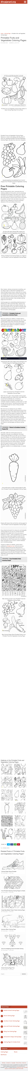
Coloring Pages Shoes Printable (8, 871)
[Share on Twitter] (8, 844)
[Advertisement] (14, 19)
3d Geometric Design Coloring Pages (12, 1036)
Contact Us (8, 1062)
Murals (15, 1052)
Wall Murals (3, 1054)
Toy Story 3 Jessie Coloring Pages (12, 1021)
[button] (25, 2)
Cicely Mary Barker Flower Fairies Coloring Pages (13, 910)
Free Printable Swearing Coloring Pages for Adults (13, 890)
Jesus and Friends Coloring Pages (12, 1026)
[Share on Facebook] (11, 844)
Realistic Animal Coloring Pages (11, 1010)
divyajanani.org (8, 1)
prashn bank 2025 (19, 1068)
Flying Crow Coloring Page (10, 1031)
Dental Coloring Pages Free (7, 968)
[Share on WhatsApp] (15, 844)
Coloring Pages (5, 42)
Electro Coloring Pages (9, 1015)
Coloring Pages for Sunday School (12, 1042)
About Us (24, 1062)
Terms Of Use (19, 1062)
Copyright (13, 1062)
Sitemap (3, 1062)
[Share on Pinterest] (18, 844)
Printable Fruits (6, 848)
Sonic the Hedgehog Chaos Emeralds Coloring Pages (14, 948)
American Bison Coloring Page (8, 929)
